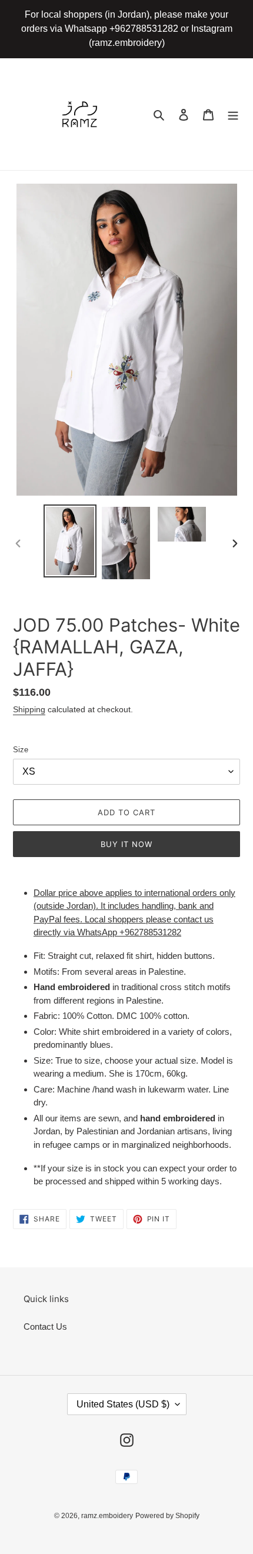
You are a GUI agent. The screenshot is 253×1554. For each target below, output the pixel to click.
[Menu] (233, 114)
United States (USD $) (122, 1404)
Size (20, 749)
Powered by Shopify (167, 1516)
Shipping (29, 709)
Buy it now (126, 844)
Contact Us (45, 1326)
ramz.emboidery (107, 1516)
